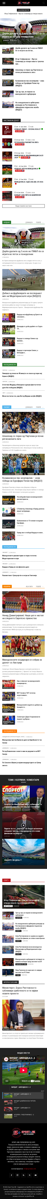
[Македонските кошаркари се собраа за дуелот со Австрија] (23, 646)
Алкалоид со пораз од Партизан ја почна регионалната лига (23, 14)
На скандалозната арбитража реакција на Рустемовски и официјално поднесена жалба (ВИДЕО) (29, 926)
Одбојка (5, 96)
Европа (5, 370)
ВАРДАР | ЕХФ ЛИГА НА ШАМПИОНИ (27, 195)
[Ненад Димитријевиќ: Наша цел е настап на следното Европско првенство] (23, 602)
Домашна (6, 748)
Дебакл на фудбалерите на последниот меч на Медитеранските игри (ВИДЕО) (22, 294)
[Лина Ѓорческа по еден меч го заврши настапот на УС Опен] (8, 973)
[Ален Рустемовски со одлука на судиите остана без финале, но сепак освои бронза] (8, 939)
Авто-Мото (6, 63)
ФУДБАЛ (7, 222)
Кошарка (6, 700)
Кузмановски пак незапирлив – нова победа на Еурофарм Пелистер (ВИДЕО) (29, 83)
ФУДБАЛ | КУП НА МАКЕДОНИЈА (26, 169)
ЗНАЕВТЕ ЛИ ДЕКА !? (13, 860)
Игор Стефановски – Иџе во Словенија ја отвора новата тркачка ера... (29, 61)
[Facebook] (11, 1175)
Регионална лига (7, 73)
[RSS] (23, 1175)
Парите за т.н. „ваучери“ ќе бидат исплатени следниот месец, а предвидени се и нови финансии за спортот (23, 831)
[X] (29, 1175)
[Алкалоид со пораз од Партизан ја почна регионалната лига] (8, 72)
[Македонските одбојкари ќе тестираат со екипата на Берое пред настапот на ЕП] (8, 962)
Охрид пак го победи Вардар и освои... (30, 533)
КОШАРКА (7, 586)
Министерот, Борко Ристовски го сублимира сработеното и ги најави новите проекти (20, 990)
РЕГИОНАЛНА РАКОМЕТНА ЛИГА (26, 142)
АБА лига (29, 586)
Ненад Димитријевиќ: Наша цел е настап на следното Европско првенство (23, 617)
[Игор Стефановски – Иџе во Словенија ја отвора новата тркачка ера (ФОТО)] (8, 61)
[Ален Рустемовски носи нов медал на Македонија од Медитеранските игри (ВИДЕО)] (8, 950)
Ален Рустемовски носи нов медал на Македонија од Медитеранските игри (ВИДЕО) (28, 949)
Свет (4, 393)
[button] (4, 3)
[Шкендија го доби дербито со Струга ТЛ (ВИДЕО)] (8, 329)
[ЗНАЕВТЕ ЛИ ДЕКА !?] (23, 852)
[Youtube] (35, 1175)
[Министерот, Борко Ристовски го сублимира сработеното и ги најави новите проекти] (23, 1015)
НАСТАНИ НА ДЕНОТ (11, 120)
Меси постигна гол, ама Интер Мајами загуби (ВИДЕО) (22, 396)
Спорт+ (5, 107)
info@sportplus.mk (30, 1169)
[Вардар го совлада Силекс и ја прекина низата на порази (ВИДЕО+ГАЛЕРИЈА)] (8, 341)
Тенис (18, 975)
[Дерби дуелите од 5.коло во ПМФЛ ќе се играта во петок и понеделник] (23, 31)
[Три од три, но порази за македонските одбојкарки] (8, 93)
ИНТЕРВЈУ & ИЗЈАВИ (10, 982)
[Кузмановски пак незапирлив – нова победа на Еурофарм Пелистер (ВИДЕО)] (8, 83)
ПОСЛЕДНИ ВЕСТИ (10, 365)
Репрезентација (8, 611)
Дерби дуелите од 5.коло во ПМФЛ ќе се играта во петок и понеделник (23, 253)
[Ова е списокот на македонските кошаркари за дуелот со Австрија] (8, 684)
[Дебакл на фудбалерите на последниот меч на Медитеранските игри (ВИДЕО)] (23, 279)
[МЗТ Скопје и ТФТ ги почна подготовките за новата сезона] (8, 696)
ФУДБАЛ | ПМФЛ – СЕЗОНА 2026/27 (27, 129)
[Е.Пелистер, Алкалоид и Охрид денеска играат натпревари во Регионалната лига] (8, 512)
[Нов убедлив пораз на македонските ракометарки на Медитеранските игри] (8, 500)
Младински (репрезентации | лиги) (14, 289)
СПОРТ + (6, 880)
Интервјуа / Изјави (9, 1029)
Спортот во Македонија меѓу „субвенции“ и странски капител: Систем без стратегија (23, 805)
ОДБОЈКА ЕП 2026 (21, 964)
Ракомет (6, 539)
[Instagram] (17, 1175)
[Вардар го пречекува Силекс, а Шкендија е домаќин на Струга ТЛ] (8, 353)
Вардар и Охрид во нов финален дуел (15, 567)
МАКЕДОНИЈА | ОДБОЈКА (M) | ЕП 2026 (28, 182)
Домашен (6, 40)
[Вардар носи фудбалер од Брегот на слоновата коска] (8, 317)
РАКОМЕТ (7, 407)
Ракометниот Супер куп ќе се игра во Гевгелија (19, 575)
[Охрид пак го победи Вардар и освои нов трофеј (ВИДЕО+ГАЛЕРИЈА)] (8, 535)
